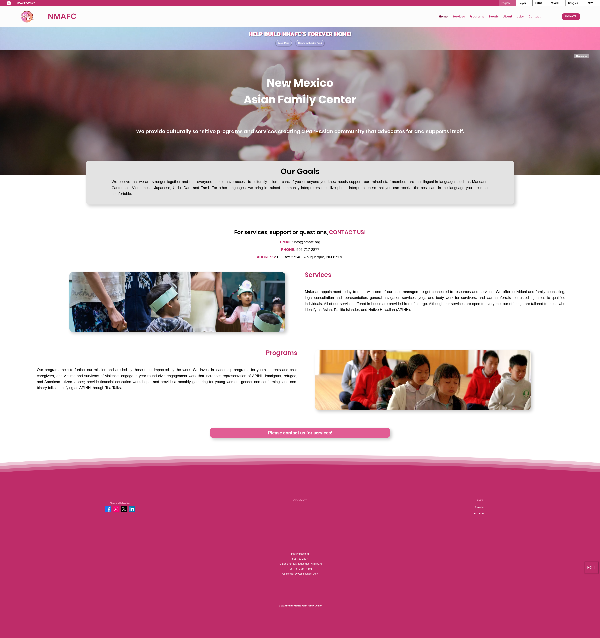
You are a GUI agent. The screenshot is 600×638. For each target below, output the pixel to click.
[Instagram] (116, 509)
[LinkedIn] (132, 509)
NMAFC (62, 16)
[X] (124, 509)
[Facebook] (108, 509)
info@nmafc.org (307, 242)
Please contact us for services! (300, 433)
